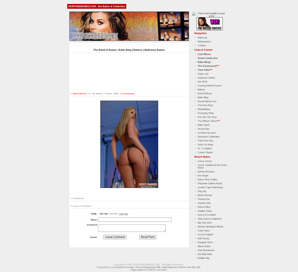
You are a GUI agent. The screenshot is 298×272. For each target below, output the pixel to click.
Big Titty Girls (205, 222)
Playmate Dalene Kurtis (210, 183)
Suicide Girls (204, 203)
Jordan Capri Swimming (210, 187)
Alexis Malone (80, 93)
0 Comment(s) (127, 93)
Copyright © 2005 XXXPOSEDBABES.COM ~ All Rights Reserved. (149, 264)
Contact (202, 45)
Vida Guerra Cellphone (210, 218)
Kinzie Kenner (205, 195)
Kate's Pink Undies (208, 179)
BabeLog (202, 37)
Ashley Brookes (206, 171)
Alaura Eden (204, 246)
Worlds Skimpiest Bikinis (210, 226)
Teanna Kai (203, 199)
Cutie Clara (203, 230)
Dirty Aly (202, 191)
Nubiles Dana (205, 211)
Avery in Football (206, 214)
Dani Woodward (206, 250)
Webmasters (204, 41)
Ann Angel (203, 175)
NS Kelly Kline (205, 254)
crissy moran (205, 161)
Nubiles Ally (204, 258)
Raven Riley (204, 207)
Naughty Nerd (205, 242)
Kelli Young (203, 238)
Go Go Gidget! (205, 234)
